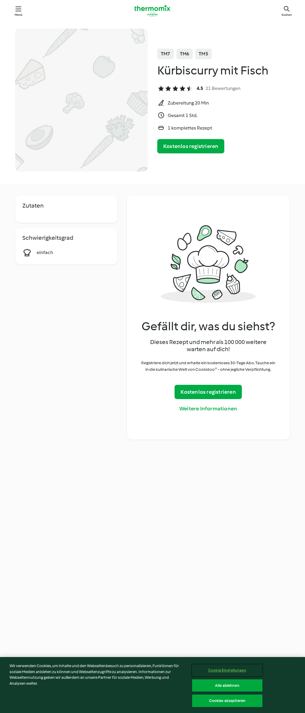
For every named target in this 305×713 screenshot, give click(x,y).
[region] (152, 685)
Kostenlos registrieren (190, 146)
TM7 (165, 54)
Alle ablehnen (227, 685)
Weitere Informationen (208, 408)
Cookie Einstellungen (227, 670)
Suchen (286, 15)
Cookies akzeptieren (227, 700)
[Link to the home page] (152, 11)
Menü (19, 15)
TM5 (203, 54)
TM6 (184, 54)
